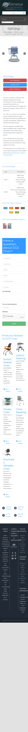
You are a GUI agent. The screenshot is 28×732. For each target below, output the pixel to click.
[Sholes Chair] (7, 400)
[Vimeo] (15, 558)
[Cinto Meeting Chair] (20, 400)
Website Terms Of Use (5, 561)
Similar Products (14, 89)
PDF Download (15, 80)
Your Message (6, 291)
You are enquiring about (9, 304)
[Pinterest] (15, 556)
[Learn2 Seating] (20, 346)
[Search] (24, 19)
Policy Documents (5, 566)
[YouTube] (12, 558)
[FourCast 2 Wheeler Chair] (7, 451)
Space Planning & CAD (5, 580)
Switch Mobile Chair (7, 362)
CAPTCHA (5, 312)
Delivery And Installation (5, 550)
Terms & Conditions (5, 556)
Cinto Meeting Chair (21, 412)
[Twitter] (15, 553)
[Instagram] (12, 556)
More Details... (8, 390)
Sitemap (5, 599)
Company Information (5, 541)
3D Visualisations (5, 586)
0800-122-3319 (18, 9)
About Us (5, 537)
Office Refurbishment (5, 575)
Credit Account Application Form (5, 594)
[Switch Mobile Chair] (7, 348)
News (5, 589)
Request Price (15, 85)
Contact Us (5, 571)
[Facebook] (12, 553)
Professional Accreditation (5, 545)
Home (5, 535)
